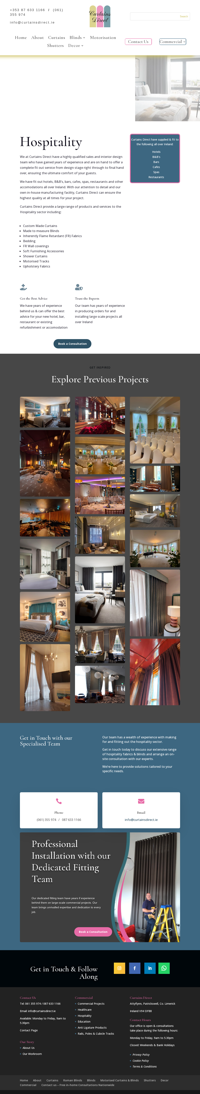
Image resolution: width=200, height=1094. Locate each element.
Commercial (171, 42)
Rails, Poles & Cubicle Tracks (96, 1033)
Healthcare (85, 1009)
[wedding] (100, 513)
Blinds (76, 37)
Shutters (55, 45)
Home (21, 37)
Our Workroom (32, 1054)
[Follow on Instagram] (119, 968)
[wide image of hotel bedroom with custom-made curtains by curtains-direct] (45, 426)
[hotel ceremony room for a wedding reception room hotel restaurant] (155, 462)
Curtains (56, 37)
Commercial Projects (91, 1003)
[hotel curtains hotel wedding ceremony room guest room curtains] (100, 473)
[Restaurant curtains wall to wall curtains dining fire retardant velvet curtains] (45, 535)
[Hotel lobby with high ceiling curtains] (45, 710)
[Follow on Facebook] (134, 968)
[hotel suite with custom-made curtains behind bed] (45, 640)
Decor (74, 45)
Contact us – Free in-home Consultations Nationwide (77, 1085)
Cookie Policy (141, 1060)
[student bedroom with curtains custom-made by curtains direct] (100, 662)
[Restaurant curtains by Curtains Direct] (100, 433)
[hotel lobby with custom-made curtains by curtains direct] (100, 702)
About (37, 37)
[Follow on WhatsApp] (164, 968)
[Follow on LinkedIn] (150, 968)
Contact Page (29, 1030)
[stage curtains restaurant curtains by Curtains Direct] (45, 495)
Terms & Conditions (145, 1066)
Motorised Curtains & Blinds (119, 1080)
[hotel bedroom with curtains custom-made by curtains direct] (45, 588)
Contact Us (138, 42)
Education (84, 1021)
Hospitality (84, 1015)
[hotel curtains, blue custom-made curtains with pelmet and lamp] (155, 635)
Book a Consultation (72, 344)
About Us (29, 1048)
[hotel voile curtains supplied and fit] (155, 566)
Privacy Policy (141, 1054)
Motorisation (103, 37)
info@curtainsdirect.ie (141, 820)
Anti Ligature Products (92, 1027)
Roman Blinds (72, 1080)
